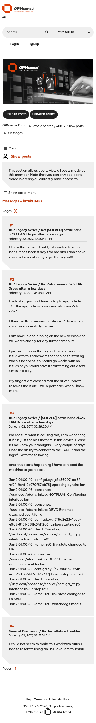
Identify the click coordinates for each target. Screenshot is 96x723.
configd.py (43, 480)
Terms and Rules (45, 699)
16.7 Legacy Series (23, 230)
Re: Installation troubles (61, 631)
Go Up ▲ (64, 699)
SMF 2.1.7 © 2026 (35, 706)
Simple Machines (60, 706)
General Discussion (23, 631)
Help (29, 699)
